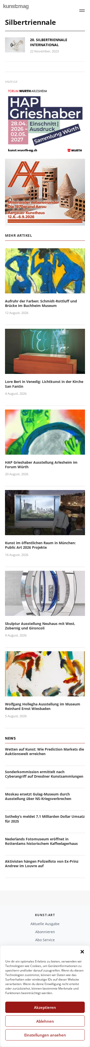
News (10, 738)
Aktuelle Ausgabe (45, 923)
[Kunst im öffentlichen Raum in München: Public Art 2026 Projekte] (45, 532)
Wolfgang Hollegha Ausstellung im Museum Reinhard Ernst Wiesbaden (42, 706)
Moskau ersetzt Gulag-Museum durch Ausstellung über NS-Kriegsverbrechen (38, 796)
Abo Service (45, 939)
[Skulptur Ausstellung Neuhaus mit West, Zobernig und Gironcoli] (45, 612)
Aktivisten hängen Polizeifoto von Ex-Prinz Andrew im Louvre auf (41, 863)
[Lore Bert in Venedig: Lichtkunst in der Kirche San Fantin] (45, 371)
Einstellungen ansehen (45, 1034)
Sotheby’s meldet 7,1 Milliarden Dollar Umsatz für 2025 (45, 818)
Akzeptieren (45, 1007)
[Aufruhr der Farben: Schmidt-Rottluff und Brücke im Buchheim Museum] (45, 290)
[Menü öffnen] (82, 10)
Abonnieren (45, 931)
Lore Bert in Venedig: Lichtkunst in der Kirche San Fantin (44, 383)
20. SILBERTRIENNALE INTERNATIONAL (48, 42)
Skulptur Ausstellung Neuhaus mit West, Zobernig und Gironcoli (40, 625)
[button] (82, 951)
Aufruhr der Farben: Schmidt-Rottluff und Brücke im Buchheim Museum (41, 303)
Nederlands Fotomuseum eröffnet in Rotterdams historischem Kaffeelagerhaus (41, 841)
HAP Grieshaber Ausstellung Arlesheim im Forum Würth (41, 464)
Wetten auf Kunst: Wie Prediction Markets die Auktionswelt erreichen (44, 751)
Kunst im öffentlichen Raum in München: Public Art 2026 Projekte (40, 545)
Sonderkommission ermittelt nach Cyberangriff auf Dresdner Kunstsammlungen (44, 774)
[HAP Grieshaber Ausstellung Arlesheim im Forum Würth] (45, 451)
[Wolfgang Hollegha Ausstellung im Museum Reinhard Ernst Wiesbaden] (45, 693)
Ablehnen (45, 1021)
